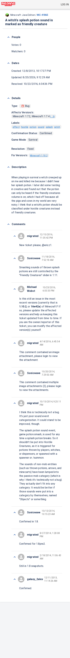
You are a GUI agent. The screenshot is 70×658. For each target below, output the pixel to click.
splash (49, 127)
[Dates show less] (8, 63)
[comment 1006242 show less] (14, 512)
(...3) (52, 116)
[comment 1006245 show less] (14, 343)
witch (57, 127)
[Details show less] (8, 98)
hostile (24, 127)
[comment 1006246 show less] (14, 289)
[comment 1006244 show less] (14, 373)
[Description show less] (8, 167)
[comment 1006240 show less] (14, 557)
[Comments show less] (8, 224)
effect (16, 127)
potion (33, 127)
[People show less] (8, 37)
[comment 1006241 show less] (14, 534)
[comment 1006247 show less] (14, 258)
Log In (65, 4)
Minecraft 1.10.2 (38, 155)
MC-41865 (42, 15)
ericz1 (47, 245)
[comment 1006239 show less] (14, 579)
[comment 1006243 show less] (14, 403)
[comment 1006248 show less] (14, 236)
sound (41, 127)
